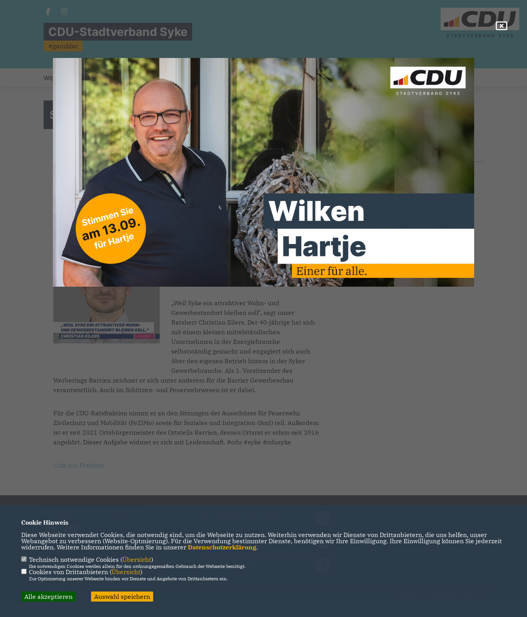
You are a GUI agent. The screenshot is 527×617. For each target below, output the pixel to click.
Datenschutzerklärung (222, 547)
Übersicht (136, 559)
